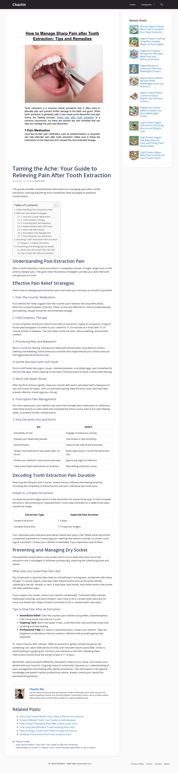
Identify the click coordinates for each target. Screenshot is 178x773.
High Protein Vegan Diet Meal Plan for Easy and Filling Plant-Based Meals (152, 141)
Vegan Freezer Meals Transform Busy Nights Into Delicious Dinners (151, 97)
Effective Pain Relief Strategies (31, 213)
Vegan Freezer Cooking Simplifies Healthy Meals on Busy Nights (152, 41)
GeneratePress (83, 763)
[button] (161, 4)
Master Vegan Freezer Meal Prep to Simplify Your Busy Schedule (152, 29)
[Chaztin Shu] (19, 698)
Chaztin (19, 4)
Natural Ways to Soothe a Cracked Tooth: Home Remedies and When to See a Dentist (56, 747)
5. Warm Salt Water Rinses (33, 229)
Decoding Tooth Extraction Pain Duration (37, 239)
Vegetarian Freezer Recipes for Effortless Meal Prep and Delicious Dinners (151, 55)
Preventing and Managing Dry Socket (35, 246)
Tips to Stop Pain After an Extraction (37, 253)
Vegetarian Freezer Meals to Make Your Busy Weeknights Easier (151, 112)
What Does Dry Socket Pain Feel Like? (38, 249)
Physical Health (23, 741)
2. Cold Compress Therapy (33, 220)
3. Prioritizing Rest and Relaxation (36, 223)
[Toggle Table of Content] (54, 205)
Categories (146, 4)
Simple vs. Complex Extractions (35, 243)
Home (132, 4)
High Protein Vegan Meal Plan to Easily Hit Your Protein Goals (152, 155)
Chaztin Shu (36, 689)
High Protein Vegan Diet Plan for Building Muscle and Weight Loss (152, 127)
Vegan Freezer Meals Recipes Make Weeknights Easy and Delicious (151, 82)
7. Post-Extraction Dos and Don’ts (36, 236)
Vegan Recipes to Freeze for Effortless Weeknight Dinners (151, 68)
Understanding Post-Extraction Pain (34, 209)
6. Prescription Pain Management (36, 233)
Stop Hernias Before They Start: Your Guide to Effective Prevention (47, 744)
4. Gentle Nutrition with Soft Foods (36, 226)
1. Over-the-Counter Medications (35, 216)
